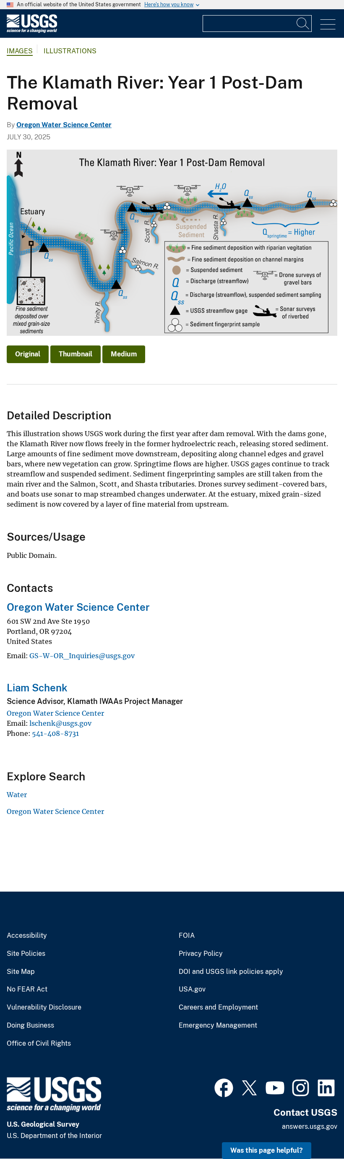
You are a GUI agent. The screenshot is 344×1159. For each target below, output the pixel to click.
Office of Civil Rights (39, 1043)
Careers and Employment (218, 1007)
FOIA (187, 935)
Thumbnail (75, 354)
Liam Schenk (37, 687)
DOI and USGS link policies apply (231, 972)
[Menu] (327, 24)
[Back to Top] (313, 1128)
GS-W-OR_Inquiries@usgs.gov (82, 655)
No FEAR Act (27, 989)
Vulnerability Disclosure (44, 1007)
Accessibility (27, 935)
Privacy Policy (201, 954)
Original (27, 354)
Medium (124, 354)
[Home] (32, 31)
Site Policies (26, 954)
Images (20, 51)
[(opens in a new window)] (224, 1087)
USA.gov (192, 989)
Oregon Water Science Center (64, 125)
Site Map (21, 972)
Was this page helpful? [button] (266, 1150)
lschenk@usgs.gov (60, 723)
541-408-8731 (55, 733)
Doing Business (30, 1025)
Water (17, 794)
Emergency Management (218, 1025)
